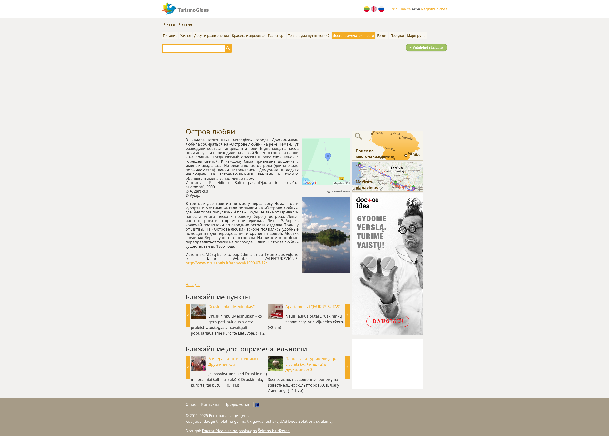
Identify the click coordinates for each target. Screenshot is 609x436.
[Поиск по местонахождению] (387, 145)
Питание (170, 35)
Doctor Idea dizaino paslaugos (229, 430)
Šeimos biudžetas (274, 430)
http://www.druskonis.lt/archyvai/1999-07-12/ (226, 262)
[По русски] (381, 9)
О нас (191, 404)
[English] (374, 9)
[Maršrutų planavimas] (387, 176)
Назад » (193, 284)
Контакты (210, 404)
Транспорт (276, 35)
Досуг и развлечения (211, 35)
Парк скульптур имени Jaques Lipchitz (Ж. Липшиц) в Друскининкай (312, 364)
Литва (169, 24)
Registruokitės (434, 9)
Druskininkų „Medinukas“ (231, 306)
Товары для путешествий (309, 35)
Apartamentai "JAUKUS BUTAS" (313, 306)
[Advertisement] (304, 90)
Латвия (185, 24)
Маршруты (416, 35)
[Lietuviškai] (367, 9)
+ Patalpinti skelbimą (426, 47)
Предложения (237, 404)
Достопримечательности (353, 35)
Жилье (185, 35)
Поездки (397, 35)
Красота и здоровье (248, 35)
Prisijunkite (401, 9)
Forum (382, 35)
